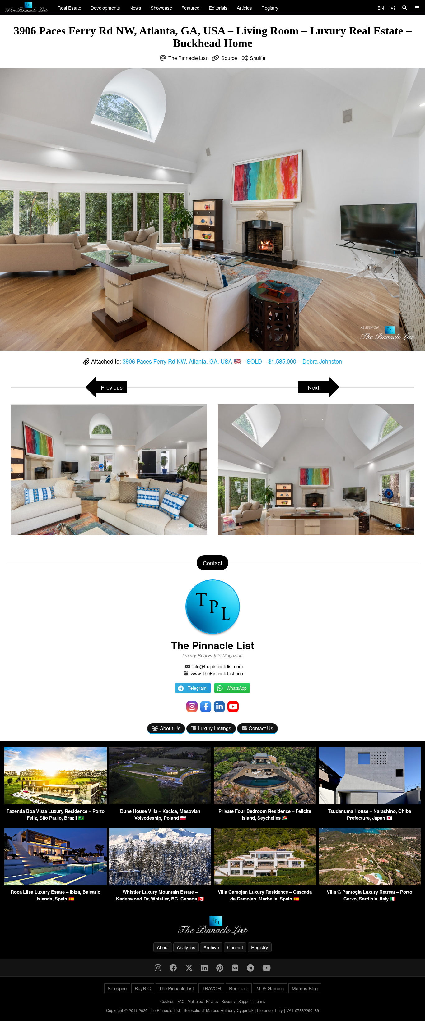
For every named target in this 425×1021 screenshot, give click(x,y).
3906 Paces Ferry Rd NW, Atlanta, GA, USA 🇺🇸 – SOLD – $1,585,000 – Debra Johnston (232, 361)
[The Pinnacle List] (212, 925)
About (163, 947)
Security (228, 1001)
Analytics (186, 947)
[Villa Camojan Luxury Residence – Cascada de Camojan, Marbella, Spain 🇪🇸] (265, 883)
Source (229, 58)
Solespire (117, 988)
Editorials (218, 7)
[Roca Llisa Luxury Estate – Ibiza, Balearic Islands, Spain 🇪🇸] (55, 883)
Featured (190, 7)
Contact (235, 947)
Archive (211, 947)
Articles (244, 7)
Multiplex (195, 1001)
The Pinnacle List (187, 58)
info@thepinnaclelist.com (217, 666)
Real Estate (69, 7)
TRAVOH (211, 988)
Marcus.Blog (305, 988)
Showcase (161, 7)
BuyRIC (143, 988)
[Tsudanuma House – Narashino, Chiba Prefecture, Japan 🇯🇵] (370, 802)
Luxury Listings (214, 728)
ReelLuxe (238, 988)
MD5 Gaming (270, 988)
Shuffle (257, 58)
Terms (260, 1001)
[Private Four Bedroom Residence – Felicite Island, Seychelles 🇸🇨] (265, 802)
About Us (170, 728)
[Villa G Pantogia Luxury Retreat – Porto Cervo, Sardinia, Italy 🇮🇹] (370, 883)
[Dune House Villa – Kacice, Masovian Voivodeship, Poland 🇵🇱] (160, 802)
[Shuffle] (392, 7)
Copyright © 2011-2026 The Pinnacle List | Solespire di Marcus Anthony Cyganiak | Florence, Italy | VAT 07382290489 (212, 1010)
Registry (269, 7)
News (135, 7)
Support (245, 1001)
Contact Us (261, 728)
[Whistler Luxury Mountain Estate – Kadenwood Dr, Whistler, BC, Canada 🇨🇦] (160, 883)
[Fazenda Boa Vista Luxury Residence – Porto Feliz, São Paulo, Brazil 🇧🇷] (55, 802)
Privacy (212, 1001)
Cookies (167, 1001)
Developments (105, 7)
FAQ (180, 1001)
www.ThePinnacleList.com (218, 673)
